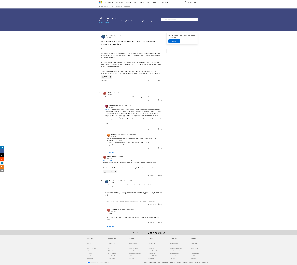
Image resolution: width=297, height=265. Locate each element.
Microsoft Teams (119, 6)
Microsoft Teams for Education (134, 245)
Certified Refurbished (112, 253)
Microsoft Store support (112, 245)
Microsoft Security (151, 243)
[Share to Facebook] (151, 233)
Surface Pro (89, 240)
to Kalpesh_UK (128, 181)
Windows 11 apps (90, 258)
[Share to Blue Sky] (158, 233)
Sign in (174, 41)
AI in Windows (89, 253)
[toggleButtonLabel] (196, 6)
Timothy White (110, 36)
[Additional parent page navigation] (113, 6)
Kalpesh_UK (110, 156)
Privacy (158, 262)
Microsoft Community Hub (104, 6)
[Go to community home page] (100, 2)
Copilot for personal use (91, 250)
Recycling (191, 262)
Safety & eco (185, 262)
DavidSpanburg (113, 105)
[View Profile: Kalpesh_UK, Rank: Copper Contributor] (104, 157)
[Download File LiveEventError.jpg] (115, 171)
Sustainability (193, 258)
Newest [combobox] (161, 88)
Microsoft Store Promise (112, 255)
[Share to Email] (164, 233)
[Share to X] (153, 233)
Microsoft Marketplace (174, 253)
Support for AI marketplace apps (176, 248)
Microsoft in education (133, 240)
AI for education (132, 258)
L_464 (108, 92)
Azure (171, 240)
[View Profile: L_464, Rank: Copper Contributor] (104, 93)
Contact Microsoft (152, 262)
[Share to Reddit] (156, 233)
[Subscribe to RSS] (161, 233)
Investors (192, 250)
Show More (111, 152)
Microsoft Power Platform (153, 250)
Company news (193, 245)
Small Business (151, 258)
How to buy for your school (134, 250)
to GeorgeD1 (130, 209)
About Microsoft (194, 243)
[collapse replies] (100, 93)
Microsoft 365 (151, 248)
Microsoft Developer (174, 243)
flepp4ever (114, 134)
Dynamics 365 (151, 245)
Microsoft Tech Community (175, 250)
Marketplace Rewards (174, 255)
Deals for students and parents (134, 255)
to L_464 (129, 105)
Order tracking (111, 250)
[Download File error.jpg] (110, 77)
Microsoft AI (150, 240)
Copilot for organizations (91, 248)
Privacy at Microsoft (194, 248)
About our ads (197, 262)
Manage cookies (165, 262)
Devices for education (133, 243)
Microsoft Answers (104, 22)
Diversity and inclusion (195, 253)
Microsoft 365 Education (133, 248)
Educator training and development (135, 253)
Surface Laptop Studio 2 (91, 245)
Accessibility (193, 255)
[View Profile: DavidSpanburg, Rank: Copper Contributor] (106, 106)
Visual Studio (172, 258)
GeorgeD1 (111, 181)
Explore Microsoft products (92, 255)
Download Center (111, 243)
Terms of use (172, 262)
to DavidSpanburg (131, 134)
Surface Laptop (89, 243)
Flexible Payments (111, 258)
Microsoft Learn (173, 245)
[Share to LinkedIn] (148, 233)
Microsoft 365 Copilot (152, 255)
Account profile (111, 240)
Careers (192, 240)
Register (190, 2)
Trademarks (178, 262)
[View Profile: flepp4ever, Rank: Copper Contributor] (108, 135)
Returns (109, 248)
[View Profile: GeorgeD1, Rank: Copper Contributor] (106, 181)
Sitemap (145, 262)
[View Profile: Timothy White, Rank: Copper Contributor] (103, 37)
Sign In (195, 2)
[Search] (185, 2)
